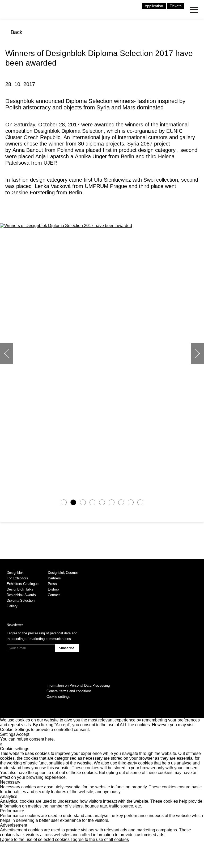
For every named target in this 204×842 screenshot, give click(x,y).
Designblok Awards (21, 595)
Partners (54, 578)
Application (154, 6)
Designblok (15, 573)
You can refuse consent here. (27, 739)
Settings (7, 734)
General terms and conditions (69, 691)
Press (52, 584)
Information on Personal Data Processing (78, 685)
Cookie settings (58, 697)
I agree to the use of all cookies (100, 839)
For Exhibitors (17, 578)
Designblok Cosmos (63, 573)
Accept (22, 734)
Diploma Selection (21, 600)
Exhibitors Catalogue (23, 584)
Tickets (175, 6)
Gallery (12, 606)
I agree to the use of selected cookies (35, 839)
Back (16, 32)
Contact (54, 595)
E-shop (53, 589)
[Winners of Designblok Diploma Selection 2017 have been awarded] (102, 225)
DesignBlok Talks (20, 589)
